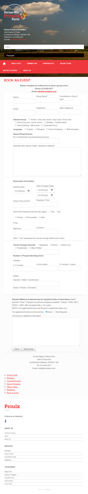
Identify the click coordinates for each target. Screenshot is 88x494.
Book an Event (13, 392)
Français (10, 55)
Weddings (11, 389)
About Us (27, 70)
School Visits (12, 375)
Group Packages (13, 384)
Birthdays (10, 378)
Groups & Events (10, 70)
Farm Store (8, 484)
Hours (6, 436)
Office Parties (12, 387)
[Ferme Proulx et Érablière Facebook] (5, 422)
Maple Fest (16, 63)
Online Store (65, 63)
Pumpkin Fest (48, 63)
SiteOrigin (42, 489)
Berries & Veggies (10, 475)
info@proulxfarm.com (19, 39)
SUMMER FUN (32, 63)
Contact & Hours (10, 433)
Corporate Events (14, 381)
